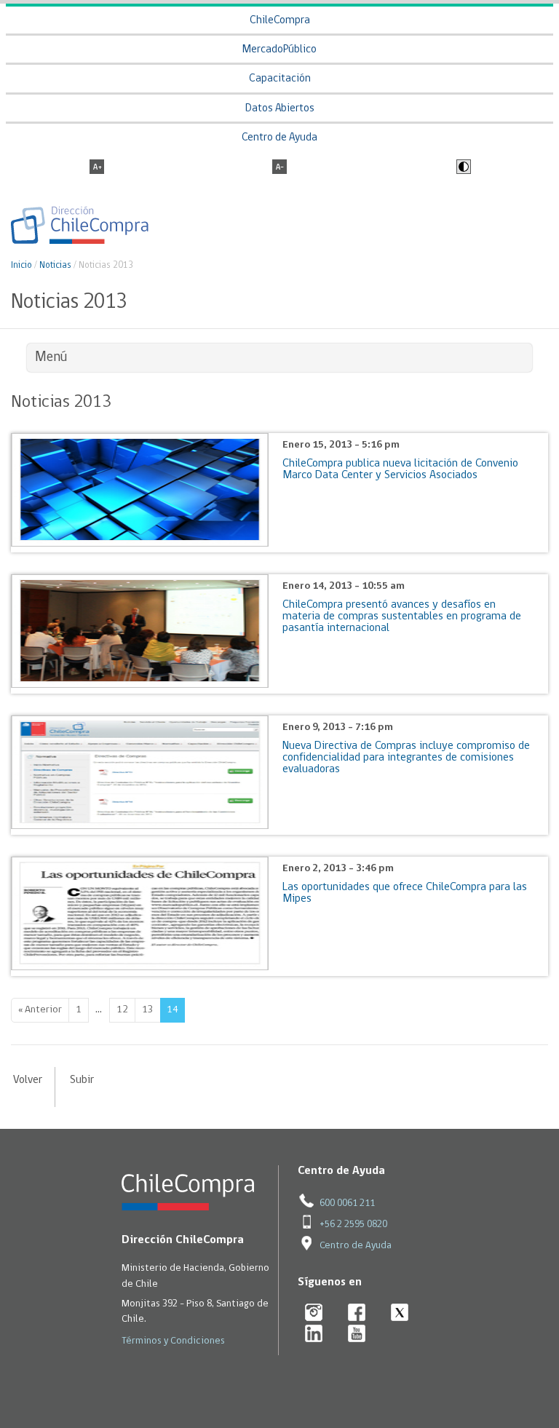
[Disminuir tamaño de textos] (279, 168)
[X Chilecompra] (400, 1313)
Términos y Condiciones (173, 1341)
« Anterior (40, 1009)
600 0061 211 (347, 1203)
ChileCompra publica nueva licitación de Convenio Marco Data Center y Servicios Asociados (400, 469)
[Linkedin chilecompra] (314, 1334)
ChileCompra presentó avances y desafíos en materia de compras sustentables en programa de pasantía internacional (401, 616)
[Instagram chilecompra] (314, 1313)
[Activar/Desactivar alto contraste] (462, 168)
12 (122, 1009)
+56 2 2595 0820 (353, 1224)
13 (148, 1009)
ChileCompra (280, 20)
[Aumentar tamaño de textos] (97, 168)
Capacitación (280, 79)
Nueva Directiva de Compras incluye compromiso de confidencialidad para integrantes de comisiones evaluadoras (406, 757)
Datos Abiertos (279, 108)
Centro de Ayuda (279, 137)
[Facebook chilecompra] (357, 1313)
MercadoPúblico (279, 49)
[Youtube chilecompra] (357, 1334)
